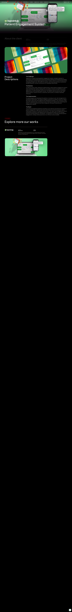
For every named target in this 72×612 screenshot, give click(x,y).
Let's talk (67, 2)
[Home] (5, 2)
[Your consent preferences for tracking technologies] (70, 610)
